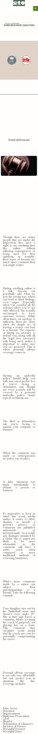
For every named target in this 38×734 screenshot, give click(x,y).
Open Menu (23, 3)
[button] (19, 3)
